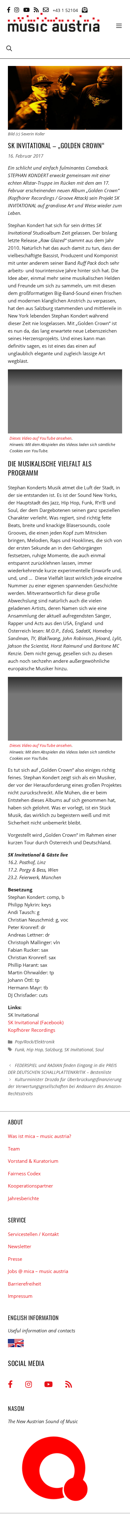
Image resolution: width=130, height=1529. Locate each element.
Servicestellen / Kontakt (33, 1234)
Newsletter (19, 1246)
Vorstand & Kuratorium (33, 1161)
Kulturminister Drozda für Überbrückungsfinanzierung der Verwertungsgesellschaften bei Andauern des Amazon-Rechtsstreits (65, 1086)
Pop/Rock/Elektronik (35, 1042)
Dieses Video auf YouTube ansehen (40, 438)
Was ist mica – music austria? (39, 1136)
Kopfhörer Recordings (31, 1030)
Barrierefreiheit (24, 1284)
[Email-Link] (46, 10)
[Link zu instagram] (16, 10)
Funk (19, 1050)
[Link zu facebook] (8, 10)
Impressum (20, 1296)
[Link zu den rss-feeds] (36, 10)
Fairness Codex (24, 1173)
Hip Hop (35, 1050)
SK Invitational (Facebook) (35, 1022)
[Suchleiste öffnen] (9, 48)
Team (14, 1148)
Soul (99, 1050)
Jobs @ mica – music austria (38, 1271)
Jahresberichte (23, 1198)
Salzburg (53, 1050)
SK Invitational (78, 1050)
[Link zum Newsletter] (84, 10)
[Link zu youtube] (26, 10)
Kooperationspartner (30, 1186)
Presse (15, 1259)
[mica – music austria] (53, 23)
